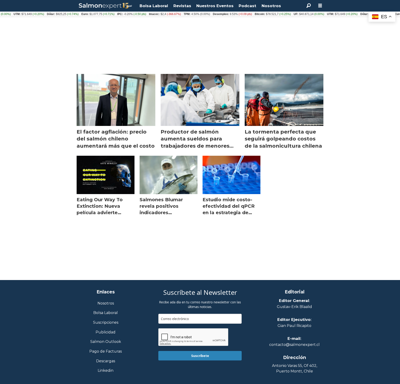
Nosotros (271, 5)
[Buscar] (308, 6)
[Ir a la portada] (105, 6)
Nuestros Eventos (215, 5)
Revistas (182, 5)
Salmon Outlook (105, 341)
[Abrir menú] (320, 5)
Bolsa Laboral (154, 5)
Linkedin (105, 370)
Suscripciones (105, 322)
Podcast (247, 5)
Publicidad (106, 332)
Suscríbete (200, 356)
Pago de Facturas (105, 351)
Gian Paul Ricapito (294, 325)
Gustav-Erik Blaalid (294, 307)
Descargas (105, 361)
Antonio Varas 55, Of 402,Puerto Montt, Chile (294, 368)
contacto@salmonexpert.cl (294, 344)
